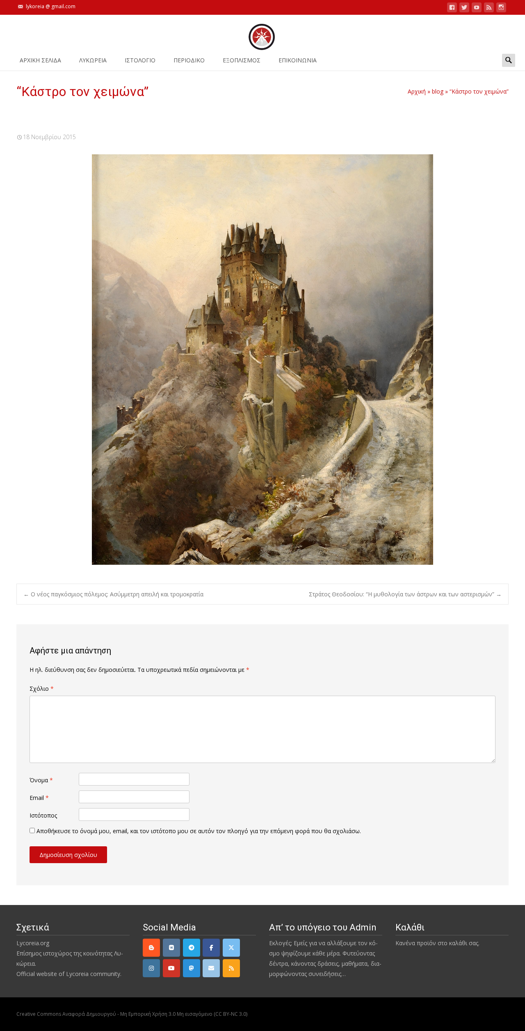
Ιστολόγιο (140, 60)
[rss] (231, 968)
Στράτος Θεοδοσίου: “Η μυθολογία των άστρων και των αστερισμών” (405, 594)
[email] (211, 968)
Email (39, 798)
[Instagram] (151, 968)
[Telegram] (191, 948)
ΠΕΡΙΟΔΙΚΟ (189, 60)
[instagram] (501, 9)
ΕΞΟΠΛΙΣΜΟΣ (241, 60)
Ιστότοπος (43, 815)
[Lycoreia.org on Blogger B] (151, 948)
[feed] (489, 9)
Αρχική (417, 91)
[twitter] (464, 9)
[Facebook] (211, 948)
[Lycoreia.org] (262, 33)
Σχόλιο (42, 688)
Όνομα (41, 780)
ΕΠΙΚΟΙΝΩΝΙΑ (297, 60)
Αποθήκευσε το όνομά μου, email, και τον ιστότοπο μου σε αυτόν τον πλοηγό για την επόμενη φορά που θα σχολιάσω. (199, 831)
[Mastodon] (191, 968)
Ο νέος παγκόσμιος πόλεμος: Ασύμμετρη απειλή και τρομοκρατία (113, 594)
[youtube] (477, 9)
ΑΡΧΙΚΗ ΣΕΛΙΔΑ (40, 60)
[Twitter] (231, 948)
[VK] (171, 948)
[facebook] (452, 9)
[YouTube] (171, 968)
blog (437, 91)
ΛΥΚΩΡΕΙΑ (93, 60)
